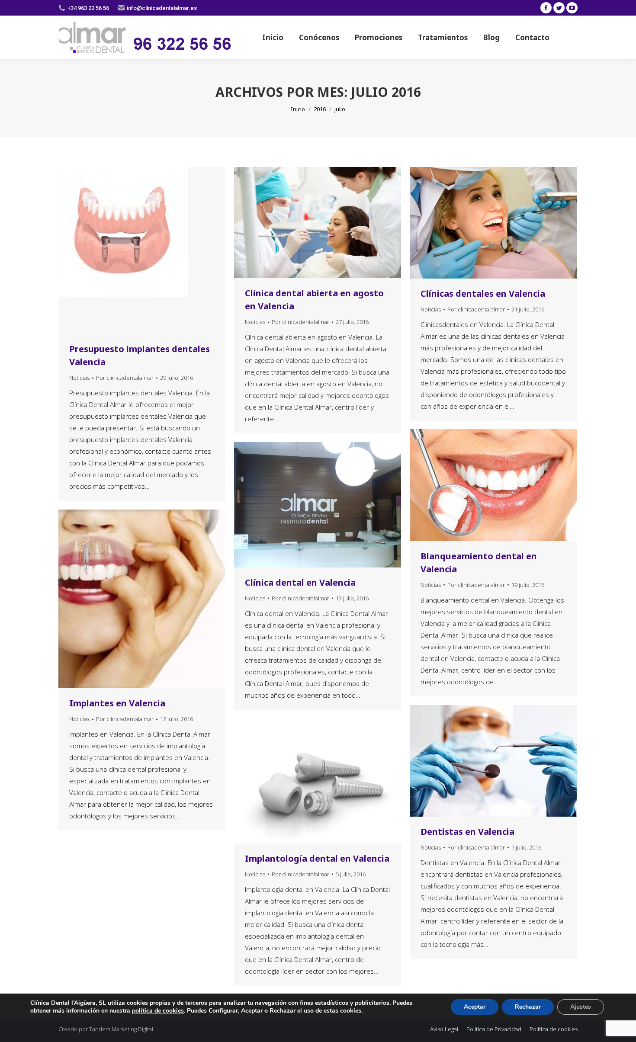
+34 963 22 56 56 (88, 8)
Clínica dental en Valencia (300, 582)
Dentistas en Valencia (467, 831)
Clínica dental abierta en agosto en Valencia (314, 299)
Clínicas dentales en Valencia (483, 293)
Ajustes (580, 1007)
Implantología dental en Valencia (317, 858)
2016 (320, 109)
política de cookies (158, 1011)
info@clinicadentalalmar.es (162, 8)
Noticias (79, 378)
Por (125, 378)
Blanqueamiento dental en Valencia (479, 562)
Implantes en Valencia (117, 703)
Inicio (298, 109)
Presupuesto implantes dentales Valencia (139, 355)
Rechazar (528, 1007)
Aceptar (474, 1007)
